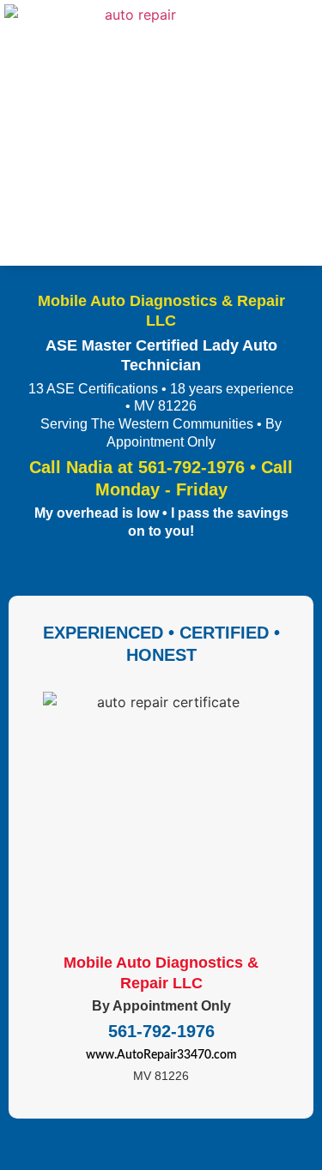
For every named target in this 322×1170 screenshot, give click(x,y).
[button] (306, 133)
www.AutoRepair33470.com (161, 1055)
